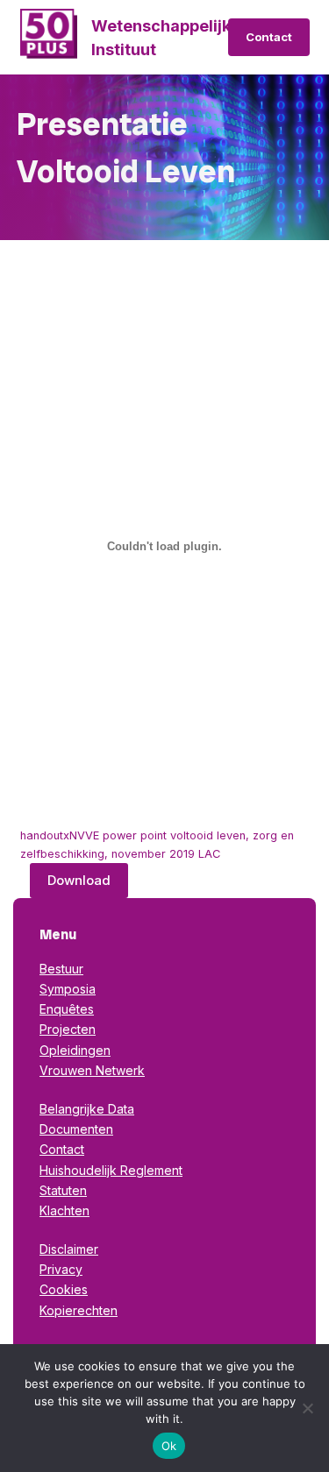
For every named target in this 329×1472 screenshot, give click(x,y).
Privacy (60, 1269)
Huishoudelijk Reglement (110, 1170)
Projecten (67, 1029)
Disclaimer (68, 1249)
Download (79, 880)
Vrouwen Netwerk (92, 1070)
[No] (307, 1408)
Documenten (76, 1129)
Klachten (64, 1210)
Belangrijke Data (86, 1108)
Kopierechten (78, 1310)
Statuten (63, 1190)
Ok (169, 1446)
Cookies (63, 1289)
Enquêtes (66, 1008)
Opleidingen (75, 1050)
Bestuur (61, 968)
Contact (269, 37)
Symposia (67, 988)
